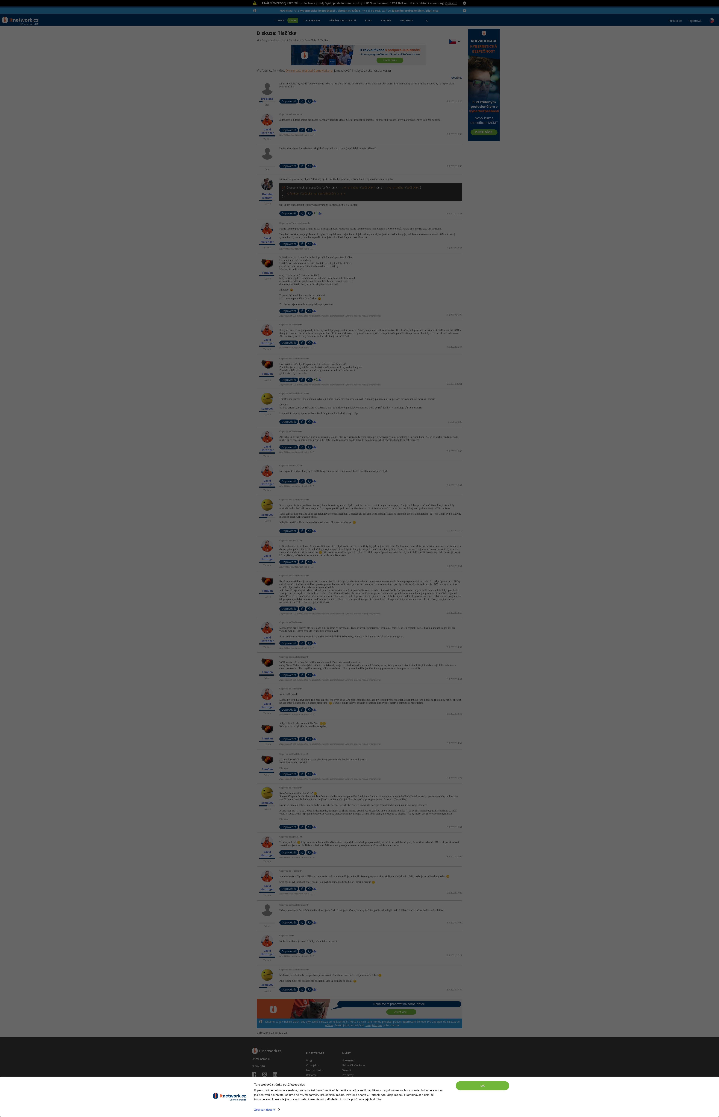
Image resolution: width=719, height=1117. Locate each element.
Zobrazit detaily (264, 1109)
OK (482, 1085)
